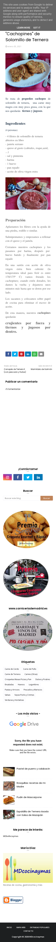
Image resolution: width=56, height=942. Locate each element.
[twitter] (28, 477)
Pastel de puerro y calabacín (33, 768)
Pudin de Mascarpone (29, 797)
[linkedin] (38, 477)
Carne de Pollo (29, 669)
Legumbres (34, 684)
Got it (36, 27)
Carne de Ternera (12, 674)
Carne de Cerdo (12, 669)
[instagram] (7, 477)
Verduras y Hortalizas (14, 700)
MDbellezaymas (10, 836)
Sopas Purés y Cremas (24, 695)
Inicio (9, 927)
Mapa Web (20, 927)
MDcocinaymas (36, 936)
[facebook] (17, 477)
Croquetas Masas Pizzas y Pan (18, 679)
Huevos (21, 684)
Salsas (7, 695)
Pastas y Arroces (12, 689)
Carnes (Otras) (31, 674)
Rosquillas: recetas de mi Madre (31, 784)
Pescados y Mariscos (33, 689)
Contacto (28, 931)
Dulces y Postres (42, 679)
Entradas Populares (39, 927)
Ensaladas (9, 684)
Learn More (23, 27)
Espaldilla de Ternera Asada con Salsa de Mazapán (33, 813)
